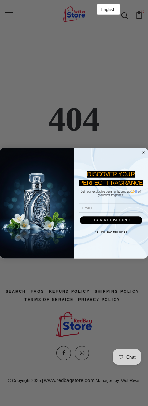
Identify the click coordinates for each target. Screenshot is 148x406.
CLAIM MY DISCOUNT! (111, 220)
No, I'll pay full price (111, 231)
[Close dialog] (143, 152)
